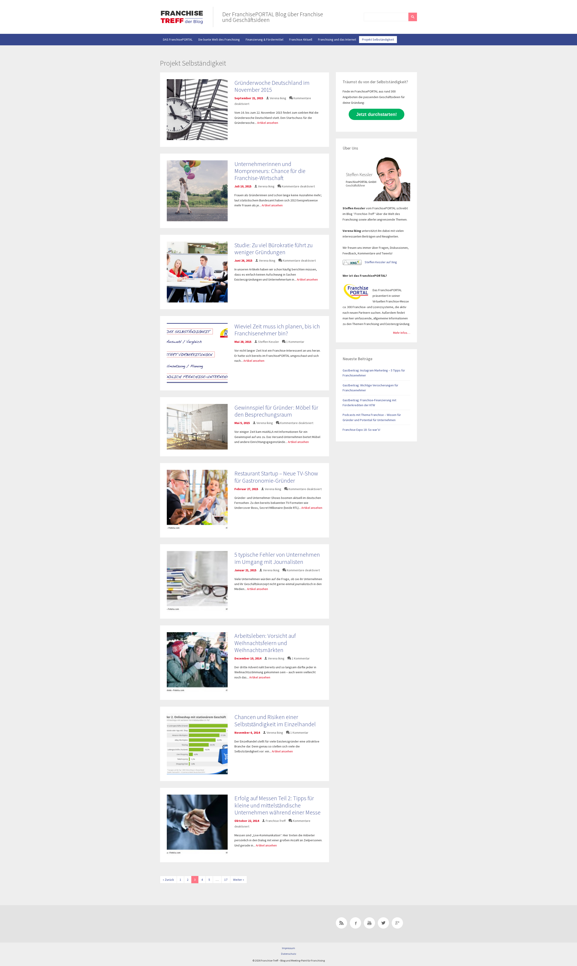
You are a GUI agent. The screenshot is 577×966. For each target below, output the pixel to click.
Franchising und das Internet (337, 39)
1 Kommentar (295, 342)
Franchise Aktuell (300, 39)
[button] (412, 17)
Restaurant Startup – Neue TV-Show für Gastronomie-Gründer (276, 477)
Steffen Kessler (268, 342)
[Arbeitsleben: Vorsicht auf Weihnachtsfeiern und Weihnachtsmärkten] (197, 662)
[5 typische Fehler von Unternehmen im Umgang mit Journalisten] (197, 581)
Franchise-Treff (276, 821)
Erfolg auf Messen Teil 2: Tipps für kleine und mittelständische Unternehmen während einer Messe (277, 805)
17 (225, 880)
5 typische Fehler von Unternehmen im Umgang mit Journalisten (277, 558)
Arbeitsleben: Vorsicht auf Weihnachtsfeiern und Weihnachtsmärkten (265, 642)
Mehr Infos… (401, 333)
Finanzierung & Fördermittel (264, 39)
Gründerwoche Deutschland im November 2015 (271, 86)
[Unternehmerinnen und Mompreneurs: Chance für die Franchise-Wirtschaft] (197, 190)
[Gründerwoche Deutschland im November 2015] (197, 109)
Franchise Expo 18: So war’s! (361, 430)
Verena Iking (278, 98)
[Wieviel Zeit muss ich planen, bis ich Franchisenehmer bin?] (197, 353)
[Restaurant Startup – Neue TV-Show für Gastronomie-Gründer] (197, 500)
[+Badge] (191, 924)
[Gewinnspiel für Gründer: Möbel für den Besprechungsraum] (197, 426)
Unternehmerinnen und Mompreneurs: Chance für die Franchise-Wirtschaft (269, 171)
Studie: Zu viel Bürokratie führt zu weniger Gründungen (273, 248)
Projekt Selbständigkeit (378, 39)
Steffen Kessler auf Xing (380, 262)
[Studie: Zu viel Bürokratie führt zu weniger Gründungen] (197, 272)
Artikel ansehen (267, 123)
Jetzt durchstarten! (376, 114)
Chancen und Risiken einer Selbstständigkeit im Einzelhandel (275, 720)
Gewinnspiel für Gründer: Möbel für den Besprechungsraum (276, 411)
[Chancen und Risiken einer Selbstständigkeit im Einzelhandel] (197, 744)
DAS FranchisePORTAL (177, 39)
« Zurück (168, 880)
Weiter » (238, 880)
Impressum (288, 948)
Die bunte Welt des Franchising (219, 39)
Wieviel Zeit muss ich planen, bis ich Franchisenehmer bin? (277, 330)
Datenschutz (288, 953)
